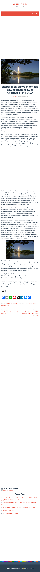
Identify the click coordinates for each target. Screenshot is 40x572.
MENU (35, 14)
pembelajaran (5, 305)
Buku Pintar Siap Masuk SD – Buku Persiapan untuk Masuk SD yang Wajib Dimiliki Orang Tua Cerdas (19, 499)
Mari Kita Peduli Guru (8, 510)
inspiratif (29, 303)
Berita (15, 303)
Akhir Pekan (10, 303)
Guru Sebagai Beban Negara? (11, 513)
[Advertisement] (20, 39)
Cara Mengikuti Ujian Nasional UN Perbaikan (9, 312)
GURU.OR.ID (20, 4)
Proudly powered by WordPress (14, 568)
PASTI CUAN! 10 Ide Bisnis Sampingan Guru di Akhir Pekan (19, 507)
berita (25, 303)
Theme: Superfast (29, 568)
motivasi (35, 303)
